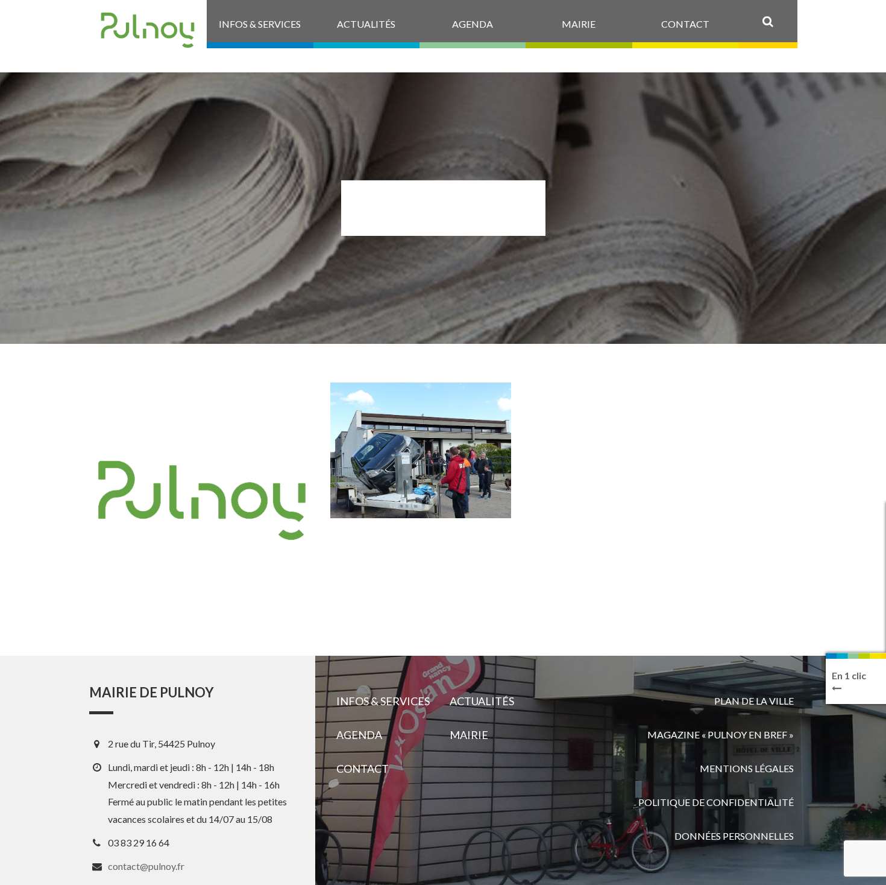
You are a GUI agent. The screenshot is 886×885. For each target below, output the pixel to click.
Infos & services (383, 701)
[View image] (420, 450)
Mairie (469, 734)
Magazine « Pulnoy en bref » (720, 734)
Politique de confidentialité (716, 802)
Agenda (359, 734)
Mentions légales (747, 768)
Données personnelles (734, 836)
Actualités (482, 701)
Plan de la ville (754, 700)
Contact (362, 768)
